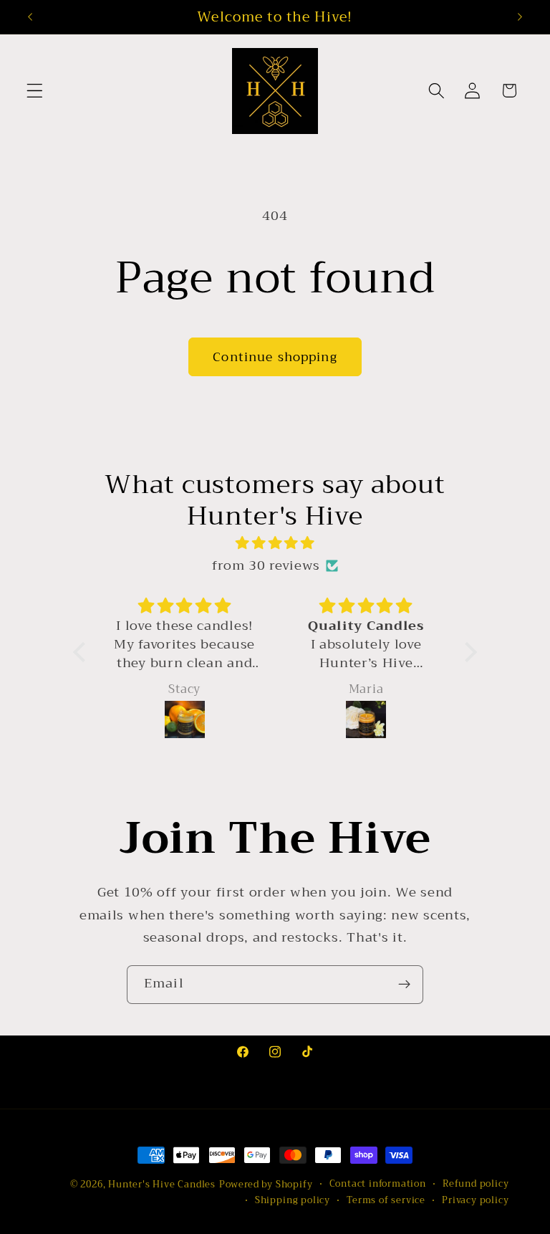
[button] (34, 90)
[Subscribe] (404, 984)
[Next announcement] (520, 16)
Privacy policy (475, 1200)
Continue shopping (275, 357)
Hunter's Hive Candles (162, 1184)
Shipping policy (292, 1200)
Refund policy (475, 1184)
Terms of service (386, 1200)
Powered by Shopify (266, 1184)
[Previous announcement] (30, 16)
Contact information (377, 1184)
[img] (275, 543)
